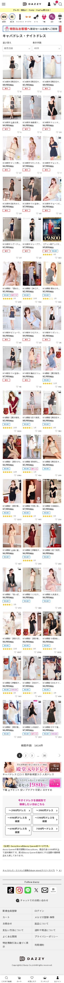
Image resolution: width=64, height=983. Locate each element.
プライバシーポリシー (46, 936)
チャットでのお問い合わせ (34, 900)
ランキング (45, 981)
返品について (42, 923)
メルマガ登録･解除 (45, 917)
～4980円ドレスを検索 (17, 819)
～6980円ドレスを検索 (17, 830)
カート (19, 981)
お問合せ (7, 923)
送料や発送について (45, 930)
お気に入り (32, 981)
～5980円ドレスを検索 (44, 819)
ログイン (57, 981)
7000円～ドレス (44, 828)
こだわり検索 (6, 981)
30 (44, 755)
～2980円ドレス (17, 810)
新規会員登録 (10, 910)
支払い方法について (13, 930)
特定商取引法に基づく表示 (15, 944)
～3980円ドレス (44, 810)
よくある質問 (10, 936)
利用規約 (39, 944)
